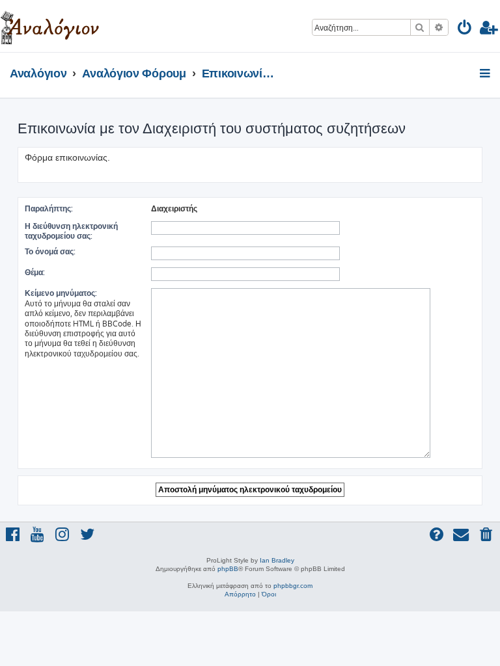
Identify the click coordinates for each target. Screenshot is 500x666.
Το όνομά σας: (50, 251)
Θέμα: (35, 272)
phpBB (227, 568)
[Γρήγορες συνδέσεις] (486, 74)
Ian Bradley (277, 560)
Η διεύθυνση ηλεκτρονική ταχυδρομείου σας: (71, 231)
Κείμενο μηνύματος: (61, 293)
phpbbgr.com (292, 585)
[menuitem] (465, 30)
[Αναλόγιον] (50, 26)
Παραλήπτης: (49, 208)
